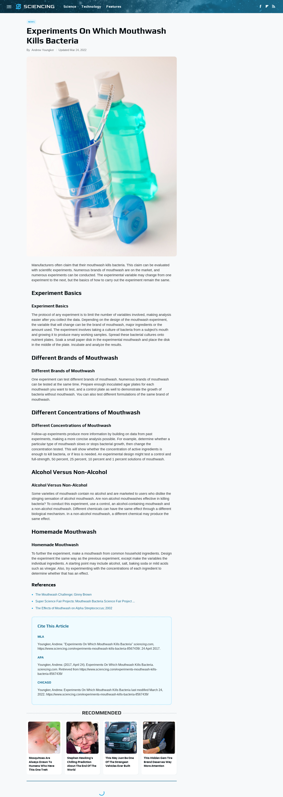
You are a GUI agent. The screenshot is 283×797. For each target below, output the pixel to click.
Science (70, 6)
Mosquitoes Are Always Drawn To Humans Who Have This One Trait (41, 763)
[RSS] (273, 6)
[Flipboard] (267, 6)
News (31, 22)
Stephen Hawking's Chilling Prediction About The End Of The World (81, 763)
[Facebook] (260, 6)
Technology (91, 6)
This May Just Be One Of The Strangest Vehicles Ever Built (119, 761)
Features (113, 6)
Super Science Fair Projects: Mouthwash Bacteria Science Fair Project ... (85, 601)
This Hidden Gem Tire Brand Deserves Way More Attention (158, 761)
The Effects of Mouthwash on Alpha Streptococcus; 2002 (73, 608)
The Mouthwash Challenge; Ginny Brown (63, 594)
